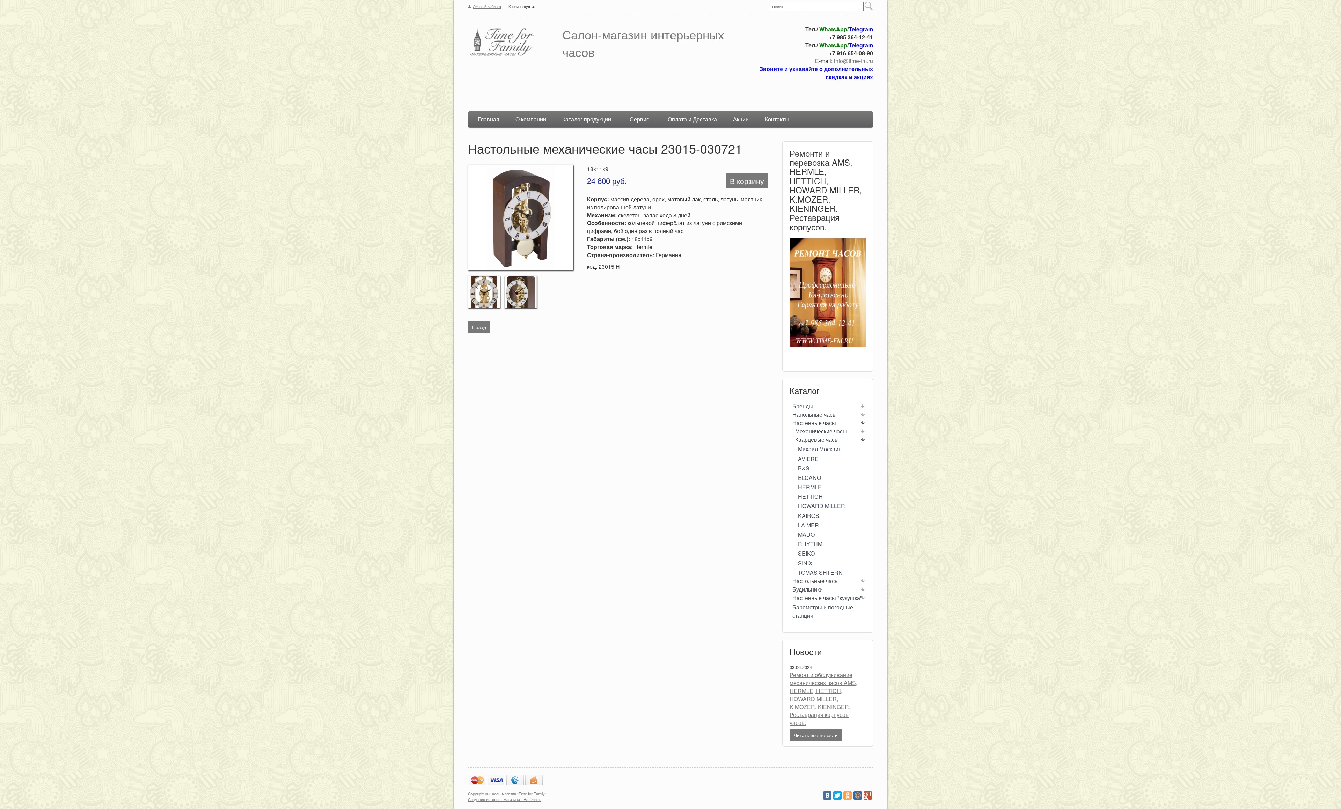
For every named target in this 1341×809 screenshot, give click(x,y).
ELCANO (809, 478)
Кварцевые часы (817, 440)
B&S (803, 468)
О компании (530, 119)
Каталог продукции (586, 119)
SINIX (805, 563)
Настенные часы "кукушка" (827, 598)
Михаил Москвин (820, 449)
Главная (488, 119)
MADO (806, 534)
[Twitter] (837, 795)
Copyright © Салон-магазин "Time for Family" (507, 793)
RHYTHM (810, 544)
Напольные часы (814, 414)
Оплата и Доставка (692, 119)
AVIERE (808, 459)
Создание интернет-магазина (494, 799)
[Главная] (511, 43)
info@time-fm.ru (853, 61)
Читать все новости (816, 735)
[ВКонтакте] (827, 795)
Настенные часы (814, 423)
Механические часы (821, 431)
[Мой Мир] (857, 795)
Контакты (777, 119)
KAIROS (808, 516)
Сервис (639, 119)
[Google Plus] (868, 795)
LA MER (808, 525)
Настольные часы (815, 581)
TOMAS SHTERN (820, 573)
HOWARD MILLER (821, 506)
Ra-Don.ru (532, 799)
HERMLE (810, 487)
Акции (741, 119)
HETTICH (810, 496)
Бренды (802, 406)
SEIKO (806, 553)
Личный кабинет (487, 6)
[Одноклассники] (847, 795)
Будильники (807, 589)
